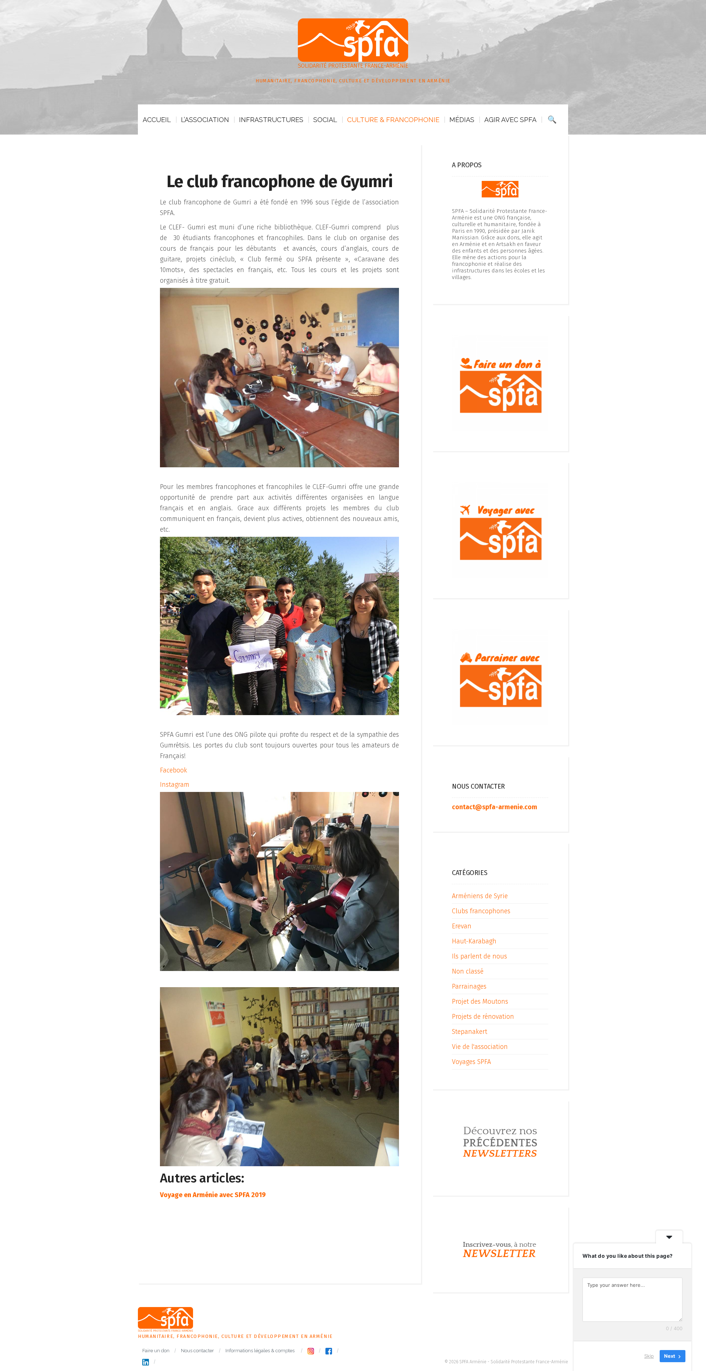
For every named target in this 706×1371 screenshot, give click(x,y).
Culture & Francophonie (393, 120)
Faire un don (156, 1350)
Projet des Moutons (480, 1001)
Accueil (157, 120)
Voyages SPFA (471, 1062)
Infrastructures (271, 120)
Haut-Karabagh (474, 941)
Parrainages (469, 986)
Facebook (173, 770)
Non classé (468, 971)
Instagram (174, 785)
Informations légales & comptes (260, 1350)
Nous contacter (197, 1350)
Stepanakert (469, 1032)
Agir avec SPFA (510, 120)
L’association (205, 120)
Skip (649, 1356)
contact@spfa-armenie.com (494, 807)
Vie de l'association (480, 1047)
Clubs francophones (481, 911)
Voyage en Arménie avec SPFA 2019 (213, 1195)
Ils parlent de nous (479, 956)
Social (325, 120)
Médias (461, 120)
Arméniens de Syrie (480, 896)
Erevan (461, 926)
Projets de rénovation (483, 1017)
